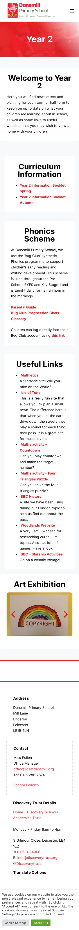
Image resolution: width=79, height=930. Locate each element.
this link (58, 335)
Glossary (19, 319)
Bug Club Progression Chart (35, 313)
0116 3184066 (28, 852)
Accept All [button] (41, 923)
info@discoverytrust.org (37, 857)
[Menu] (72, 11)
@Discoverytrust (27, 863)
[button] (13, 614)
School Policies (26, 785)
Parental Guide (23, 307)
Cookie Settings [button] (16, 923)
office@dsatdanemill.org (33, 769)
